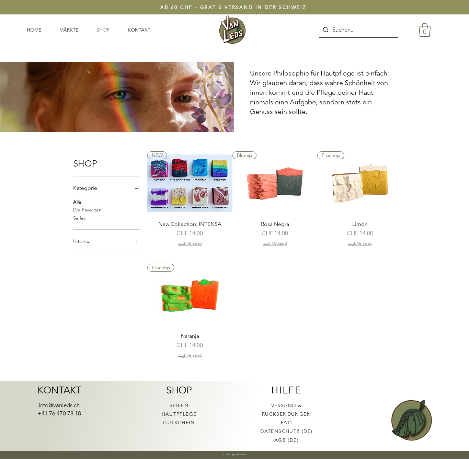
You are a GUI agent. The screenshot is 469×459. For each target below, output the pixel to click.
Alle (77, 202)
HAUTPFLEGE (179, 414)
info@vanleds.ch (59, 405)
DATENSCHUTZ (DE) (286, 431)
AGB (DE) (286, 440)
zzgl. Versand (190, 243)
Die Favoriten (87, 210)
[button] (425, 30)
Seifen (80, 218)
